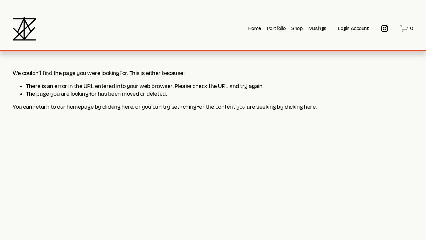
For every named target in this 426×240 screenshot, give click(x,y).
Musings (317, 28)
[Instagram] (384, 28)
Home (254, 28)
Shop (297, 28)
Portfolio (276, 28)
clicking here (117, 106)
